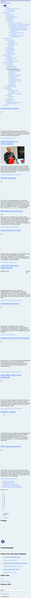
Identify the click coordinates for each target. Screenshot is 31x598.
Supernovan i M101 (9, 482)
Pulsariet (9, 98)
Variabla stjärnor (14, 76)
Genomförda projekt (12, 68)
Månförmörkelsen (8, 178)
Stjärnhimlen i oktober (9, 481)
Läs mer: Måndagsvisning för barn (9, 227)
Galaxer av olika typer (15, 79)
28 (4, 499)
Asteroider (12, 72)
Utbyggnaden (10, 99)
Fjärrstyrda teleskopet (12, 44)
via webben (14, 439)
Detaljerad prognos (5, 581)
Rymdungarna (10, 15)
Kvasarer (12, 83)
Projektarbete (10, 18)
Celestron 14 (10, 51)
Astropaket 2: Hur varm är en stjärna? (19, 25)
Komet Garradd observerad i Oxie (12, 485)
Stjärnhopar (13, 78)
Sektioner (9, 56)
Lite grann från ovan (10, 303)
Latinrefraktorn (11, 52)
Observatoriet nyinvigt (11, 230)
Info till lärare (10, 65)
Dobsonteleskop (11, 54)
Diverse (12, 96)
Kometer (12, 73)
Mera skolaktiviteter (12, 17)
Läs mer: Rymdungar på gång (8, 138)
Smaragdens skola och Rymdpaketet (13, 487)
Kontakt (6, 105)
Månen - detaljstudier (15, 71)
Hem (5, 5)
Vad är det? (10, 63)
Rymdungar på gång (10, 108)
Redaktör (6, 517)
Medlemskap (10, 89)
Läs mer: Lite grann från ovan (8, 334)
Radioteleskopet (11, 49)
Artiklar (12, 42)
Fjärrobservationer (8, 62)
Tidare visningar (11, 11)
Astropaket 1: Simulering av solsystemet (20, 24)
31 (4, 503)
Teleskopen (7, 38)
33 (4, 506)
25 (4, 495)
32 (4, 505)
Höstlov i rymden (8, 412)
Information (10, 14)
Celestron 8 (10, 46)
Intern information (11, 86)
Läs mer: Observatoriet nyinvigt (9, 262)
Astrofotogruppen (11, 58)
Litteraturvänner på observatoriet (10, 267)
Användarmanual (11, 85)
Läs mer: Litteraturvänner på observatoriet (11, 300)
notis (4, 207)
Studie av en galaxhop (15, 81)
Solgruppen (10, 59)
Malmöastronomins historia (14, 102)
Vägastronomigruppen (12, 61)
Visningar (6, 7)
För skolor (6, 12)
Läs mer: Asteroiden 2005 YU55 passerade (11, 408)
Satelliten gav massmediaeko (11, 484)
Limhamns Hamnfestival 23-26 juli (16, 563)
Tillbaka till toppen (5, 594)
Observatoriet (7, 88)
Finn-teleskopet (11, 41)
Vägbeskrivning (11, 10)
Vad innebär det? (14, 90)
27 (4, 498)
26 (4, 496)
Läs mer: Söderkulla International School (11, 371)
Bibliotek (9, 95)
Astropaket (9, 21)
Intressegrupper (8, 55)
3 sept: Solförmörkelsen (12, 557)
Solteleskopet (10, 48)
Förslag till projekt (11, 66)
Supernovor (13, 82)
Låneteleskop (10, 39)
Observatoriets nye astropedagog (9, 142)
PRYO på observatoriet (11, 446)
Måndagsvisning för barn (12, 211)
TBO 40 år (9, 100)
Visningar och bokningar (13, 8)
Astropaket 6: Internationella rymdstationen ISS (17, 36)
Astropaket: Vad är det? (16, 22)
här (17, 206)
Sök (2, 590)
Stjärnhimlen (10, 19)
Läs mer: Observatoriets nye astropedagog (11, 174)
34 (4, 508)
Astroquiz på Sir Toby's (12, 569)
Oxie (2, 578)
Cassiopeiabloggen (14, 207)
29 (4, 501)
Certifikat (12, 92)
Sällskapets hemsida (12, 103)
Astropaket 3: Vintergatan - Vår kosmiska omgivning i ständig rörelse (19, 27)
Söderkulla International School (15, 338)
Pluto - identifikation (15, 75)
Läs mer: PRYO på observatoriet (9, 478)
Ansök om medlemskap (16, 93)
